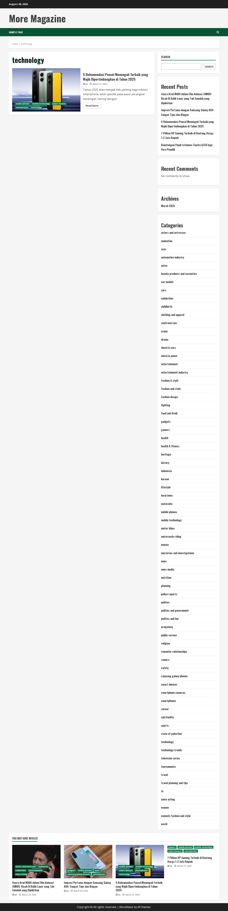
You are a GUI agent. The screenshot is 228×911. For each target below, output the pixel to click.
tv (162, 791)
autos (164, 265)
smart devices (59, 104)
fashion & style (169, 381)
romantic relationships (174, 652)
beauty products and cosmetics (179, 274)
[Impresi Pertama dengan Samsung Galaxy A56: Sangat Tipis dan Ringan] (88, 861)
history (165, 463)
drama (164, 339)
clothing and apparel (172, 315)
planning (166, 586)
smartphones (22, 107)
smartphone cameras (173, 693)
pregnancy (167, 627)
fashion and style (171, 389)
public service (169, 635)
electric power (169, 356)
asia (163, 249)
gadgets (166, 422)
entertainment (169, 364)
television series (170, 758)
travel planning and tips (174, 783)
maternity (166, 504)
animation (166, 241)
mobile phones (22, 104)
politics (165, 602)
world (164, 824)
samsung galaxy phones (174, 676)
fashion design (169, 397)
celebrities (167, 298)
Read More (93, 106)
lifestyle (166, 487)
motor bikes (168, 528)
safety (165, 668)
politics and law (170, 619)
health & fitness (170, 446)
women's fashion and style (175, 816)
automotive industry (172, 257)
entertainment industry (174, 372)
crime (164, 331)
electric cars (168, 348)
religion (165, 643)
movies (165, 545)
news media (167, 569)
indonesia (166, 471)
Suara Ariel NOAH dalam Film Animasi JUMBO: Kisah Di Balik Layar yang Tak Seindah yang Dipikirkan (186, 98)
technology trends (171, 750)
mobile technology (41, 104)
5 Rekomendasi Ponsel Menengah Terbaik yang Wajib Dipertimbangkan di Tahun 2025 (46, 90)
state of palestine (171, 734)
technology (36, 107)
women (165, 807)
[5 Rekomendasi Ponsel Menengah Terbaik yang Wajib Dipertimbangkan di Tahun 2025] (140, 861)
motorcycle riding (171, 536)
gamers (165, 430)
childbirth (166, 307)
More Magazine (37, 18)
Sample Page (16, 32)
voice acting (168, 799)
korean (165, 479)
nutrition (166, 578)
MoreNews (126, 907)
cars (163, 290)
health (164, 438)
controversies (169, 323)
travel (164, 775)
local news (167, 495)
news (164, 561)
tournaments (168, 767)
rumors (165, 660)
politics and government (175, 610)
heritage (166, 454)
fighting (165, 405)
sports (165, 725)
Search (165, 57)
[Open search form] (218, 32)
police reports (169, 594)
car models (167, 282)
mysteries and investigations (177, 553)
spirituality (167, 717)
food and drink (169, 413)
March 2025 (168, 206)
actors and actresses (173, 233)
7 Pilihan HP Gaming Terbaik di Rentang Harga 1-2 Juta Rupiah (189, 859)
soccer (165, 709)
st (86, 84)
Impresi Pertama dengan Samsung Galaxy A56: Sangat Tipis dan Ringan (87, 884)
